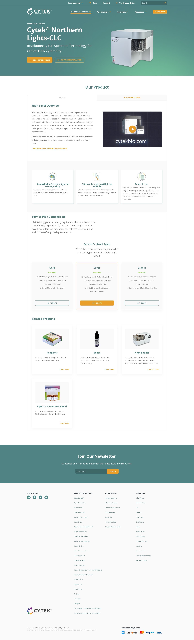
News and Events (141, 541)
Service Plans (78, 589)
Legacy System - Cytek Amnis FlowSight (87, 613)
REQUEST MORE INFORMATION (69, 60)
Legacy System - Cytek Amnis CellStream (87, 608)
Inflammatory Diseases (112, 508)
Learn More (64, 369)
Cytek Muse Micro (80, 532)
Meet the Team (141, 503)
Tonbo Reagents (79, 565)
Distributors (140, 522)
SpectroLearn (140, 551)
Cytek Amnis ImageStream (83, 527)
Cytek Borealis (79, 498)
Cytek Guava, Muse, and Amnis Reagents (88, 570)
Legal (137, 527)
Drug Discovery (110, 512)
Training (76, 594)
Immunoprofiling (110, 522)
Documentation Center (143, 556)
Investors (139, 546)
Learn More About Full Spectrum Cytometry (49, 148)
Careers (138, 512)
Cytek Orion (78, 522)
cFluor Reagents (79, 560)
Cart (94, 3)
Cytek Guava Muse (81, 536)
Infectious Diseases (111, 503)
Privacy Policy (140, 536)
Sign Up (113, 471)
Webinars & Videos (142, 560)
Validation (77, 599)
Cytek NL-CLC (78, 546)
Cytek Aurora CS (79, 512)
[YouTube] (46, 497)
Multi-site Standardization (113, 527)
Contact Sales (153, 369)
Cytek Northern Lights (81, 517)
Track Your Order (127, 3)
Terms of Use (140, 532)
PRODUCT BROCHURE (41, 60)
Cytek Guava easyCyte (82, 541)
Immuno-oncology (111, 498)
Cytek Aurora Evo (80, 503)
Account (106, 3)
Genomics (108, 517)
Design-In (77, 604)
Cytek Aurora (78, 508)
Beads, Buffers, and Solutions (83, 575)
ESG (137, 508)
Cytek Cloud (160, 12)
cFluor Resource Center (82, 551)
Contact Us (139, 517)
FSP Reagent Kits (79, 556)
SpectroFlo (78, 584)
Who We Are (140, 498)
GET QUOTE (52, 303)
